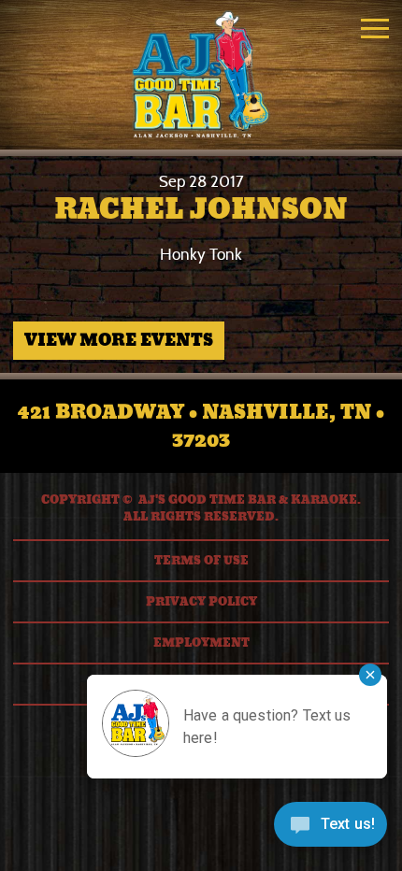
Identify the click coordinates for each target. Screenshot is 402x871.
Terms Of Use (201, 560)
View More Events (118, 340)
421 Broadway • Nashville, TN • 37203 (201, 426)
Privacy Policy (201, 602)
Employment (201, 643)
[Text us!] (330, 831)
